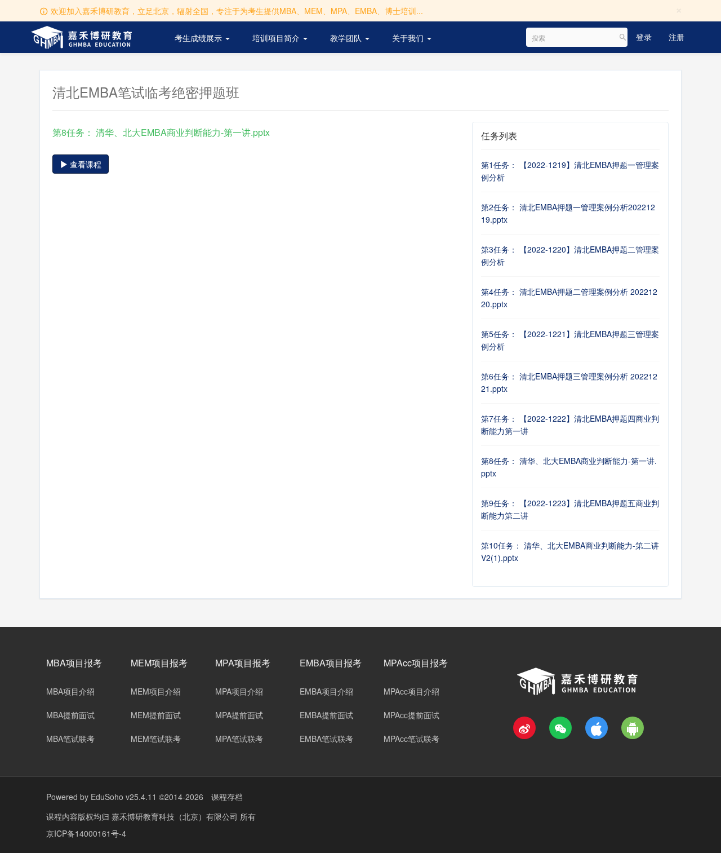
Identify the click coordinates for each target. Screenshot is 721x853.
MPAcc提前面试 (411, 715)
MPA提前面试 (239, 715)
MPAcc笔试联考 (411, 738)
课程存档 (227, 796)
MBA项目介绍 (70, 691)
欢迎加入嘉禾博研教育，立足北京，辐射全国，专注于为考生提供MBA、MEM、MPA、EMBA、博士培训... (237, 10)
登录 (644, 36)
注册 (676, 36)
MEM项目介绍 (156, 691)
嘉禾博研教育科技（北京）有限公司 (176, 816)
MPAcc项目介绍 (411, 691)
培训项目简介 (277, 37)
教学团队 (347, 37)
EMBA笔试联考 (326, 738)
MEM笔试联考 (156, 738)
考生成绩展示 (199, 37)
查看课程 (84, 164)
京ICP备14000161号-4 (86, 833)
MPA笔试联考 (239, 738)
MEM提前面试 (156, 715)
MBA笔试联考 (70, 738)
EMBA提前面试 (326, 715)
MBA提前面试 (70, 715)
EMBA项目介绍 (326, 691)
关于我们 (409, 37)
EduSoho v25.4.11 (124, 796)
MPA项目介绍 (239, 691)
